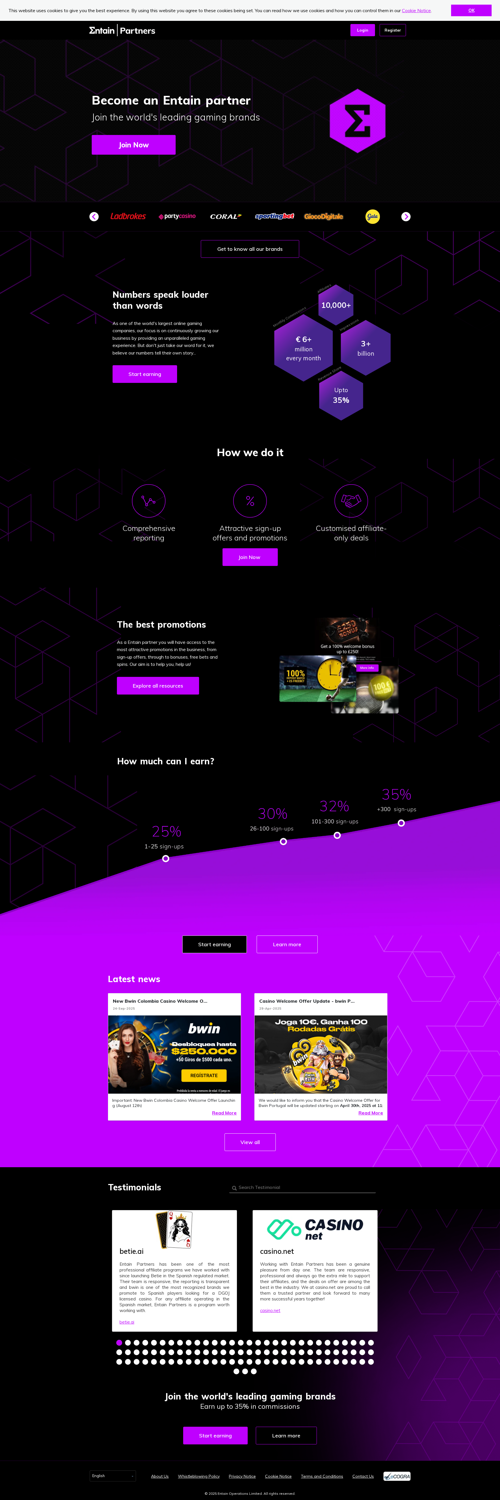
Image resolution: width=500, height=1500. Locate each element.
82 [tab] (301, 1362)
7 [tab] (171, 1343)
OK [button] (471, 10)
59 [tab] (362, 1352)
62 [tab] (128, 1362)
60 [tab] (371, 1352)
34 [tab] (145, 1352)
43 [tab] (223, 1352)
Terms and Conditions (322, 1476)
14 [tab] (232, 1343)
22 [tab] (301, 1343)
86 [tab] (336, 1362)
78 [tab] (267, 1362)
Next (408, 219)
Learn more (287, 944)
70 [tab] (197, 1362)
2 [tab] (128, 1343)
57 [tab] (345, 1352)
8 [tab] (180, 1343)
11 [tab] (206, 1343)
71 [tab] (206, 1362)
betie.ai (127, 1322)
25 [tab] (327, 1343)
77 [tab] (258, 1362)
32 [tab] (128, 1352)
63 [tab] (136, 1362)
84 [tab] (319, 1362)
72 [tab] (215, 1362)
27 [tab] (345, 1343)
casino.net (270, 1310)
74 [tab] (232, 1362)
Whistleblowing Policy (199, 1476)
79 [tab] (275, 1362)
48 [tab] (267, 1352)
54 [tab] (319, 1352)
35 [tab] (154, 1352)
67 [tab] (171, 1362)
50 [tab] (284, 1352)
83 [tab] (310, 1362)
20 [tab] (284, 1343)
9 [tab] (189, 1343)
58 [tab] (353, 1352)
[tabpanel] (174, 1271)
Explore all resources (158, 685)
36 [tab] (163, 1352)
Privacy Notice (242, 1476)
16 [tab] (249, 1343)
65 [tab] (154, 1362)
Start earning (144, 374)
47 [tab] (258, 1352)
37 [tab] (171, 1352)
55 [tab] (327, 1352)
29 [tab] (362, 1343)
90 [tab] (371, 1362)
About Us (160, 1476)
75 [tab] (241, 1362)
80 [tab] (284, 1362)
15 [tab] (241, 1343)
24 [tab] (319, 1343)
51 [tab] (293, 1352)
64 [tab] (145, 1362)
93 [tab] (254, 1371)
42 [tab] (215, 1352)
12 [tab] (215, 1343)
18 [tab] (267, 1343)
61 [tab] (119, 1362)
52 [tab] (301, 1352)
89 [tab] (362, 1362)
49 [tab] (275, 1352)
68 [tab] (180, 1362)
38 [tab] (180, 1352)
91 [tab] (236, 1371)
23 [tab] (310, 1343)
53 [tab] (310, 1352)
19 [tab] (275, 1343)
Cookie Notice (416, 10)
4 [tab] (145, 1343)
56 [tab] (336, 1352)
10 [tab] (197, 1343)
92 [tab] (245, 1371)
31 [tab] (119, 1352)
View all (250, 1142)
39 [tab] (189, 1352)
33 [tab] (136, 1352)
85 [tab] (327, 1362)
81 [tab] (293, 1362)
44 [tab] (232, 1352)
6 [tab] (163, 1343)
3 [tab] (136, 1343)
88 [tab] (353, 1362)
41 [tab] (206, 1352)
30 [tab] (371, 1343)
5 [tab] (154, 1343)
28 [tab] (353, 1343)
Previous (96, 219)
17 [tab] (258, 1343)
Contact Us (363, 1476)
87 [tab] (345, 1362)
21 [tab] (293, 1343)
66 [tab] (163, 1362)
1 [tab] (119, 1343)
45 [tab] (241, 1352)
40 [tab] (197, 1352)
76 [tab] (249, 1362)
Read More (224, 1113)
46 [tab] (249, 1352)
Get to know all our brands (250, 249)
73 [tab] (223, 1362)
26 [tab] (336, 1343)
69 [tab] (189, 1362)
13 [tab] (223, 1343)
